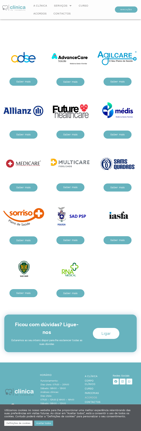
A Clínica (40, 5)
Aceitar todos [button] (43, 423)
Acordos (40, 13)
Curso (83, 5)
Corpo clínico (90, 382)
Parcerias (92, 393)
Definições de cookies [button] (18, 423)
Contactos (62, 13)
